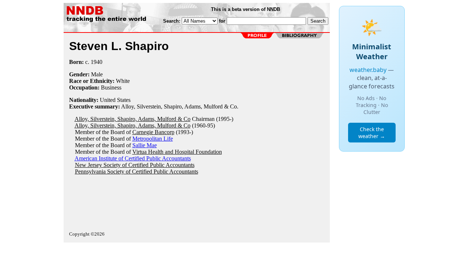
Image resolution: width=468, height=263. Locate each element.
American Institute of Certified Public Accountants (133, 158)
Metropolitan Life (152, 139)
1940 (96, 62)
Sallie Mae (144, 145)
